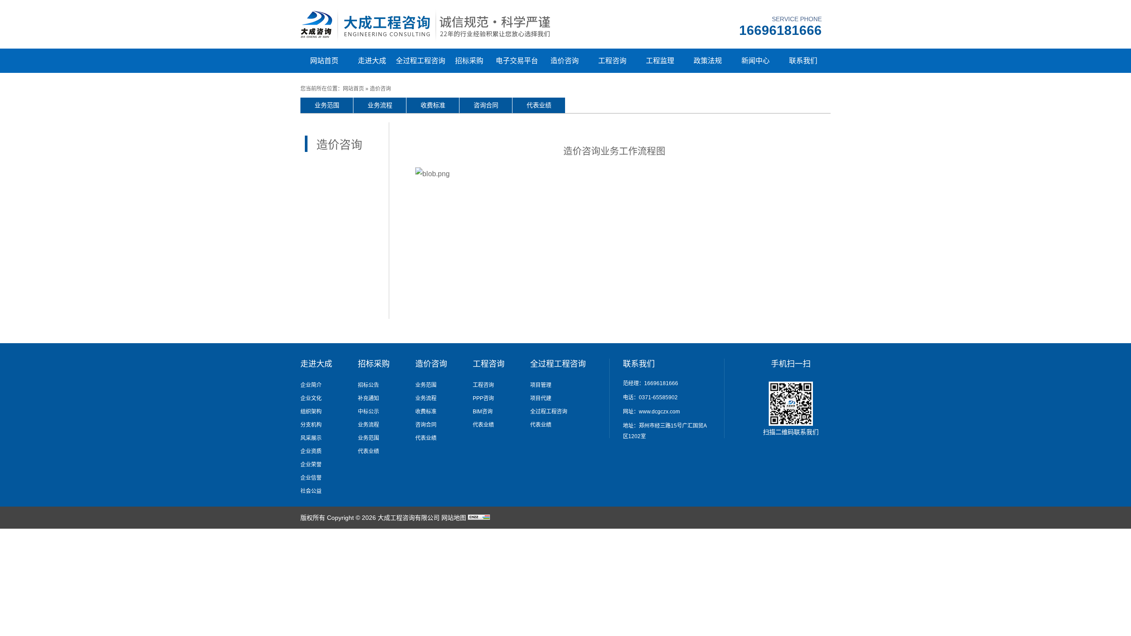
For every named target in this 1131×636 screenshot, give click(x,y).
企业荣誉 (311, 465)
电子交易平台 (517, 60)
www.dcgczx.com (659, 412)
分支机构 (311, 425)
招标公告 (368, 385)
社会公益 (311, 491)
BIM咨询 (483, 412)
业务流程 (380, 105)
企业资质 (311, 451)
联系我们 (803, 60)
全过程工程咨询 (420, 60)
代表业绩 (539, 105)
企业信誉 (311, 478)
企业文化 (311, 398)
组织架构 (311, 412)
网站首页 (324, 60)
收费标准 (433, 105)
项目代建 (540, 398)
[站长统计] (479, 517)
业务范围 (327, 105)
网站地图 (453, 517)
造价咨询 (564, 60)
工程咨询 (612, 60)
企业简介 (311, 385)
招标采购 (469, 60)
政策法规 (708, 60)
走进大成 (372, 60)
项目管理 (540, 385)
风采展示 (311, 438)
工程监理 (660, 60)
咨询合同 (486, 105)
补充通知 (368, 398)
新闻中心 (755, 60)
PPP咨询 (483, 398)
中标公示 (368, 412)
